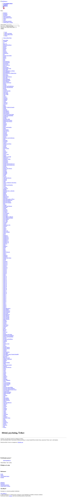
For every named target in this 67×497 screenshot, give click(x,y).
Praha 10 (5, 276)
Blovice (4, 50)
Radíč (4, 328)
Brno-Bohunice (6, 61)
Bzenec (4, 88)
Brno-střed (5, 77)
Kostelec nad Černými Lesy (9, 163)
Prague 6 (5, 270)
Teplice (4, 373)
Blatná (4, 49)
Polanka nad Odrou (7, 257)
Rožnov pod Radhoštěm (8, 336)
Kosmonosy (5, 161)
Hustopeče (5, 141)
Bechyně (5, 43)
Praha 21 (5, 292)
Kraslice (5, 170)
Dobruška (5, 109)
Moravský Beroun (7, 201)
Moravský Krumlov (7, 202)
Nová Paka (5, 214)
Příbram (4, 320)
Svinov (4, 369)
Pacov (4, 234)
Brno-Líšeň (5, 69)
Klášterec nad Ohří (7, 156)
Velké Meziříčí (6, 399)
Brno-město (5, 40)
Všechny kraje (3, 27)
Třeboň (4, 377)
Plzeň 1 (4, 250)
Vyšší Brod (5, 414)
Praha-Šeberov (6, 315)
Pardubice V (5, 240)
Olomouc (5, 226)
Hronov (4, 136)
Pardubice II (5, 236)
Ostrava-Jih (5, 230)
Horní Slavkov (6, 130)
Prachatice (5, 261)
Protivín (4, 322)
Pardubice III (6, 237)
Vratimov (5, 408)
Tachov (4, 372)
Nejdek (4, 208)
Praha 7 (4, 302)
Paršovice (5, 243)
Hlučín (4, 122)
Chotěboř (5, 100)
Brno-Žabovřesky (6, 80)
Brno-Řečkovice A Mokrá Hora (9, 73)
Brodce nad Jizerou (7, 82)
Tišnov (4, 374)
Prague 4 (5, 269)
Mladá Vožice (6, 196)
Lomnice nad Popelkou (8, 185)
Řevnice (5, 329)
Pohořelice (5, 256)
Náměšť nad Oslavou (7, 206)
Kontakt (2, 477)
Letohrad (5, 179)
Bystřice (5, 85)
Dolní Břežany (6, 112)
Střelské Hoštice (6, 362)
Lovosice (5, 187)
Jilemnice (5, 147)
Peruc (4, 248)
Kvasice (4, 176)
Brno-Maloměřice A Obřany (9, 70)
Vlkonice (5, 406)
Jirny (4, 149)
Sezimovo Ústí (6, 343)
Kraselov (5, 169)
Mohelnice (5, 197)
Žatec (4, 419)
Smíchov (5, 349)
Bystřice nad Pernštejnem (8, 86)
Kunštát (4, 174)
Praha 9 (4, 307)
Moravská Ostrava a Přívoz (8, 199)
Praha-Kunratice (6, 312)
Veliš (4, 396)
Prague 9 (5, 273)
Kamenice (5, 152)
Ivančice (5, 142)
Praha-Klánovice (6, 310)
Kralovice (5, 167)
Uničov (4, 386)
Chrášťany (5, 102)
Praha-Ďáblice (6, 309)
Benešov (5, 46)
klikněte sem (20, 442)
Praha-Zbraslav (6, 319)
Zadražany (5, 416)
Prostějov (5, 321)
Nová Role (5, 215)
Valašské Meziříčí (6, 393)
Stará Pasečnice (6, 352)
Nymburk (5, 222)
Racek (4, 327)
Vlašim (4, 405)
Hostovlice (5, 135)
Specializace (3, 26)
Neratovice (5, 210)
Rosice (4, 333)
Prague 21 (5, 268)
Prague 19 (5, 265)
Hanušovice (5, 116)
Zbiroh (4, 420)
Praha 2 (4, 290)
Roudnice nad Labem (7, 334)
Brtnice (4, 83)
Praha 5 (4, 299)
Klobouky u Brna (6, 159)
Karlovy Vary (6, 154)
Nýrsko (4, 223)
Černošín (5, 89)
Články (4, 18)
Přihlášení (5, 13)
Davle (4, 105)
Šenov (4, 342)
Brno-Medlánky (6, 72)
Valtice (4, 394)
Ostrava (4, 228)
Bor (4, 54)
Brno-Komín (5, 67)
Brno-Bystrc (5, 63)
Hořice (4, 128)
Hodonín (5, 123)
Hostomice (5, 134)
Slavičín (4, 346)
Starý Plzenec (6, 355)
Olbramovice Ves (6, 225)
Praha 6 (4, 300)
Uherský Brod (6, 385)
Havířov (5, 117)
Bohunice (5, 52)
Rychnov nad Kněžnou (8, 339)
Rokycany (5, 332)
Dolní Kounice (6, 113)
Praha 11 (5, 277)
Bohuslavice (5, 53)
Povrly (4, 260)
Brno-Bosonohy (6, 62)
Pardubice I (5, 235)
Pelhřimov (5, 246)
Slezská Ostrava (6, 347)
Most (4, 203)
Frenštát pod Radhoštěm (8, 115)
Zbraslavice (5, 422)
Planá (4, 249)
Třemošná (5, 379)
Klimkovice (5, 157)
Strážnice (5, 360)
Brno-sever (5, 74)
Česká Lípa (5, 92)
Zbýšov (4, 423)
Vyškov (4, 412)
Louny (4, 186)
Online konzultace (7, 16)
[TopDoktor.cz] (34, 7)
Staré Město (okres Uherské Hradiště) (11, 354)
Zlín (4, 426)
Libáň (4, 181)
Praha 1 (4, 274)
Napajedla (5, 207)
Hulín (4, 139)
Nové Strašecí (6, 219)
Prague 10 (5, 262)
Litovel (4, 183)
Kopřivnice (5, 160)
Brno (4, 59)
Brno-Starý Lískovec (7, 76)
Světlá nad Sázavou (7, 367)
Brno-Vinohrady (6, 79)
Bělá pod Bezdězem (7, 45)
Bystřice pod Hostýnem (8, 87)
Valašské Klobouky (7, 392)
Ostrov (4, 233)
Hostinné (5, 133)
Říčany (4, 330)
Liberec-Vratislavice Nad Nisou (9, 182)
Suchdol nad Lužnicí (7, 365)
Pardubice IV (6, 239)
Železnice (5, 425)
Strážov (4, 361)
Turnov (4, 381)
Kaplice (4, 153)
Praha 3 (4, 294)
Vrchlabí (5, 409)
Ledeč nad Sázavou (7, 177)
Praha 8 (4, 305)
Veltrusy (5, 401)
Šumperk (5, 366)
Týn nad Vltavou (6, 382)
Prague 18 (5, 263)
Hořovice (5, 132)
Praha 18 (5, 288)
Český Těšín (5, 94)
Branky (4, 56)
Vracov (4, 407)
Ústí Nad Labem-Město (8, 387)
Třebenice (5, 376)
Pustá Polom (5, 325)
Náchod (4, 205)
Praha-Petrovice (6, 314)
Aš (3, 42)
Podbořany (5, 255)
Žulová (4, 427)
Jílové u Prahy (6, 148)
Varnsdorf (5, 395)
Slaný (4, 345)
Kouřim (4, 166)
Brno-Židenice (6, 81)
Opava (4, 227)
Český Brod (5, 93)
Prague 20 (5, 267)
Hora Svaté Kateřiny (7, 127)
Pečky (4, 245)
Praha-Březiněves (6, 308)
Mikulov (5, 194)
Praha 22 (5, 293)
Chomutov (5, 97)
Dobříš (4, 108)
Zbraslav (5, 421)
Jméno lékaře (3, 24)
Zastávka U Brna (6, 417)
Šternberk (5, 356)
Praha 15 (5, 285)
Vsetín (4, 410)
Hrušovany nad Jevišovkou (8, 137)
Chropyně (5, 103)
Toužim (4, 375)
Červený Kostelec (7, 90)
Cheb (4, 95)
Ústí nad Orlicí (6, 390)
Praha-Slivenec (6, 316)
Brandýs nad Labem (7, 55)
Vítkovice (5, 403)
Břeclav (4, 57)
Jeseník (4, 146)
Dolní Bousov (6, 110)
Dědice (4, 106)
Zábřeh (4, 415)
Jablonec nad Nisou (7, 143)
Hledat (2, 28)
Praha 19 (5, 289)
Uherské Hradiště (6, 383)
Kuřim (4, 175)
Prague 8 (5, 272)
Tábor (4, 370)
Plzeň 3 (4, 253)
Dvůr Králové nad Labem (8, 114)
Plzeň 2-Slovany (6, 252)
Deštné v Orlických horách (8, 107)
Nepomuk (5, 209)
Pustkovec (5, 326)
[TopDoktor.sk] (3, 8)
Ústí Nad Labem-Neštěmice (9, 388)
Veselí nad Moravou (7, 402)
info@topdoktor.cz (7, 460)
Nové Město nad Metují (8, 217)
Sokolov (5, 350)
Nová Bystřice (6, 213)
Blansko (5, 48)
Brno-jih (5, 66)
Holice (4, 126)
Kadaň (4, 150)
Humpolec (5, 140)
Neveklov (5, 212)
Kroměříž (5, 172)
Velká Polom (5, 397)
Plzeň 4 (4, 254)
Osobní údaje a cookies (8, 22)
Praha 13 (5, 281)
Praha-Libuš (5, 313)
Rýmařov (5, 340)
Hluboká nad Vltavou (7, 120)
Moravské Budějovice (7, 200)
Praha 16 (5, 286)
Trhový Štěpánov (6, 380)
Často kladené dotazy (7, 17)
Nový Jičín (5, 220)
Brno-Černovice (6, 65)
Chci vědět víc (3, 493)
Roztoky (5, 337)
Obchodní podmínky (7, 21)
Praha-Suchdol (6, 317)
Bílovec (4, 47)
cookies (10, 495)
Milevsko (5, 195)
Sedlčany (5, 341)
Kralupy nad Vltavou (7, 168)
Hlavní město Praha (8, 34)
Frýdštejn (5, 41)
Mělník (4, 193)
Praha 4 (4, 296)
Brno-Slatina (5, 75)
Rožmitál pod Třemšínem (8, 335)
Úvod (5, 32)
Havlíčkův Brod (6, 119)
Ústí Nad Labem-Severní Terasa (9, 389)
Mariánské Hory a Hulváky (8, 190)
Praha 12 (5, 280)
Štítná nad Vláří (6, 357)
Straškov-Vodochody (7, 359)
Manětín (5, 189)
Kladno (4, 155)
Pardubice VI (6, 241)
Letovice (5, 180)
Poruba (4, 259)
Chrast (4, 101)
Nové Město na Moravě (8, 216)
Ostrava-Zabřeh (6, 232)
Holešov (5, 125)
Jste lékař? (5, 15)
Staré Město (5, 353)
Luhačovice (5, 188)
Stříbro (4, 363)
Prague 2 (5, 266)
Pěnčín (4, 247)
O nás (4, 20)
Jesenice (5, 145)
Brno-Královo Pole (7, 68)
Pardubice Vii (6, 242)
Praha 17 (5, 287)
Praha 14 (5, 283)
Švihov (5, 35)
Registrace (5, 14)
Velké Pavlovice (6, 400)
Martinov (5, 192)
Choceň (4, 96)
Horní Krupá (5, 129)
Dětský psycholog (8, 33)
